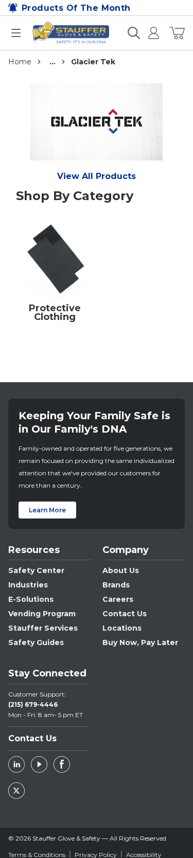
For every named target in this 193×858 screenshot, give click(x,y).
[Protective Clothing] (55, 261)
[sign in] (149, 33)
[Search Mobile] (134, 33)
